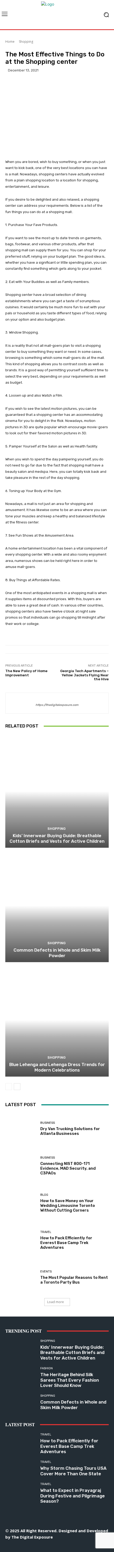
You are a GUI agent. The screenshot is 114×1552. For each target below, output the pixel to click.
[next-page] (17, 1086)
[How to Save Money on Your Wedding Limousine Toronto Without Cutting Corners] (20, 1203)
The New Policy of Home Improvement (26, 673)
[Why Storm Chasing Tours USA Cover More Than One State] (20, 1468)
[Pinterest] (57, 1546)
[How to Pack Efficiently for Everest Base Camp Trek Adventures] (20, 1240)
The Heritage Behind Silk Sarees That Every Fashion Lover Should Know (69, 1380)
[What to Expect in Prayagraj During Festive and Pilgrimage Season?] (20, 1490)
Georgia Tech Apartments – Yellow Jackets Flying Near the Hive (84, 675)
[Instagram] (33, 1546)
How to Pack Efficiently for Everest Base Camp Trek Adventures (66, 1243)
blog (44, 1194)
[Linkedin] (45, 1546)
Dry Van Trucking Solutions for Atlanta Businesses (70, 1131)
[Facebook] (21, 1546)
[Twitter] (69, 1546)
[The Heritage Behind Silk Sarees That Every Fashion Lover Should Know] (20, 1374)
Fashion (46, 1368)
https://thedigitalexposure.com (57, 704)
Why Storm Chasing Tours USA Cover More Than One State (73, 1471)
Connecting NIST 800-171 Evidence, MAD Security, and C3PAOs (68, 1168)
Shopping (26, 41)
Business (47, 1122)
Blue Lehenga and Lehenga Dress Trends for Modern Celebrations (57, 1067)
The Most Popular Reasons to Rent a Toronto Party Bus (74, 1280)
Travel (45, 1232)
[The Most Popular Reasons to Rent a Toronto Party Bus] (20, 1277)
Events (46, 1271)
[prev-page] (8, 1086)
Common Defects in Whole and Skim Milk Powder (57, 952)
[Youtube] (93, 1546)
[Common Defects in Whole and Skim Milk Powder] (57, 905)
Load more (55, 1302)
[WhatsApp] (81, 1546)
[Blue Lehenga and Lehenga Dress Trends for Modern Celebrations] (57, 1020)
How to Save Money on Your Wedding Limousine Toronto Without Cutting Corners (67, 1205)
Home (10, 41)
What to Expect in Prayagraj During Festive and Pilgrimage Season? (72, 1496)
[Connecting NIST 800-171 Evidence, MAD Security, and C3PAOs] (20, 1165)
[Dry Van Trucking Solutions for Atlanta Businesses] (20, 1128)
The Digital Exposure (32, 1537)
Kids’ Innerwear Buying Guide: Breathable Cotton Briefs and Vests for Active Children (57, 838)
